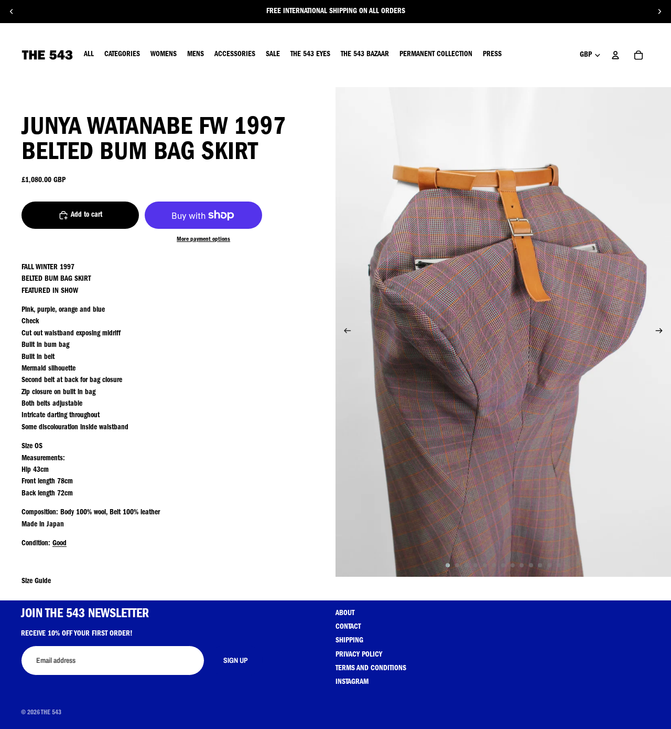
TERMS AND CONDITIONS (371, 668)
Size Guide (36, 581)
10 (531, 565)
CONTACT (348, 627)
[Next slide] (659, 11)
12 (549, 565)
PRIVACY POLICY (359, 655)
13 (559, 565)
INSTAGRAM (352, 682)
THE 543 (51, 713)
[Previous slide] (11, 11)
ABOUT (345, 613)
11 (540, 565)
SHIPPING (349, 641)
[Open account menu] (615, 55)
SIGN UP (235, 660)
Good (59, 543)
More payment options (203, 240)
